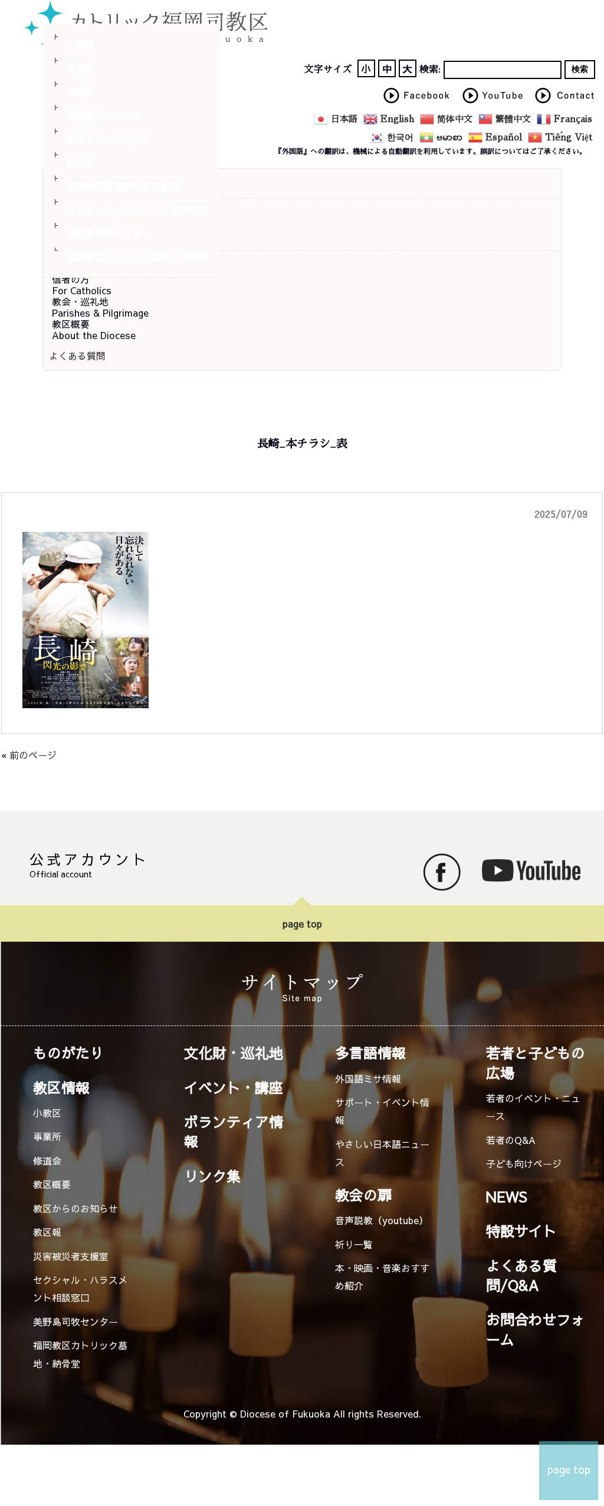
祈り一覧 (354, 1244)
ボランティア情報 (233, 1131)
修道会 (81, 91)
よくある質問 (77, 355)
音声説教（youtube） (381, 1220)
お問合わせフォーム (535, 1329)
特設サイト (521, 1231)
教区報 (81, 162)
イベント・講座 (233, 1087)
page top (302, 923)
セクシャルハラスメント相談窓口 (137, 209)
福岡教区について (104, 114)
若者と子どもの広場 (535, 1062)
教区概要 (52, 1184)
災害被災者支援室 (71, 1255)
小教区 (81, 44)
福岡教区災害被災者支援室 (123, 185)
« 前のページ (29, 754)
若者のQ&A (511, 1139)
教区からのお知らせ (109, 138)
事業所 (81, 67)
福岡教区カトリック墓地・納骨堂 (137, 256)
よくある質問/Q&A (521, 1275)
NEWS (506, 1196)
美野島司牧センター (109, 232)
